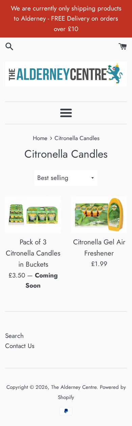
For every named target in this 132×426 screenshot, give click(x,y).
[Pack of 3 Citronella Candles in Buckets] (33, 214)
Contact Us (20, 345)
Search (14, 335)
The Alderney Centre (73, 387)
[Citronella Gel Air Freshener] (99, 214)
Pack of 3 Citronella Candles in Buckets (33, 253)
